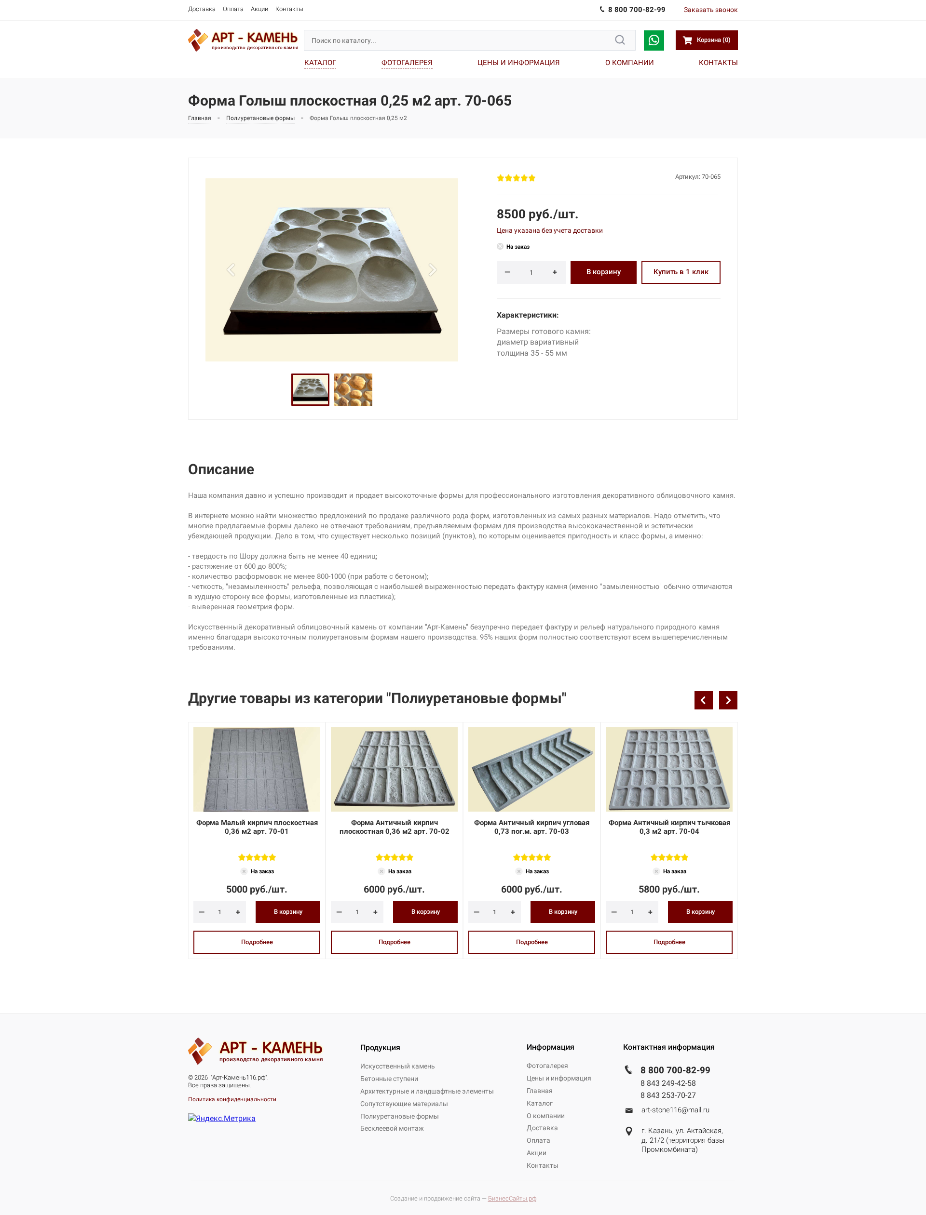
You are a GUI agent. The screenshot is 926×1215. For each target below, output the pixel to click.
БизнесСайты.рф (512, 1198)
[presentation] (703, 700)
